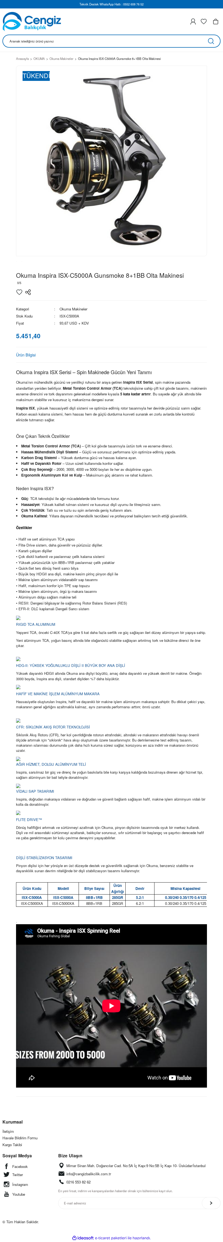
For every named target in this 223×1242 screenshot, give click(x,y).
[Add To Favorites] (19, 292)
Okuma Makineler (73, 309)
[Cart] (216, 21)
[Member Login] (193, 22)
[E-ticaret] (111, 1238)
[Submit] (211, 1203)
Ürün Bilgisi (26, 355)
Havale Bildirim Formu (20, 1137)
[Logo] (31, 21)
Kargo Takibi (12, 1144)
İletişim (8, 1131)
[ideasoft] (83, 1238)
